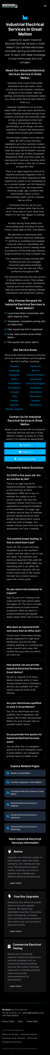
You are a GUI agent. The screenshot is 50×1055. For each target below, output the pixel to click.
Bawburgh (14, 374)
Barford (35, 370)
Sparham (14, 404)
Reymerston (36, 396)
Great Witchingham (35, 383)
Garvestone (35, 379)
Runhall (14, 400)
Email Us (26, 452)
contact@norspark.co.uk (33, 1013)
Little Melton (35, 392)
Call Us (26, 445)
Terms (20, 1021)
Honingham (35, 387)
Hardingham (14, 387)
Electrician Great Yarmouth (13, 1038)
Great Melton (14, 383)
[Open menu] (45, 6)
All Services (32, 1038)
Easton (14, 379)
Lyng (14, 396)
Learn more (15, 883)
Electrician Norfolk (29, 1034)
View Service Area (26, 458)
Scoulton (35, 400)
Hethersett (35, 366)
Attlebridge (14, 370)
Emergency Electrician (11, 1042)
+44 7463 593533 (10, 1015)
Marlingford (35, 404)
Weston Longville (14, 409)
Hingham (14, 366)
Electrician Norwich (10, 1034)
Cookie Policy (32, 1021)
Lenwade (14, 392)
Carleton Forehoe (35, 374)
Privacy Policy (8, 1021)
